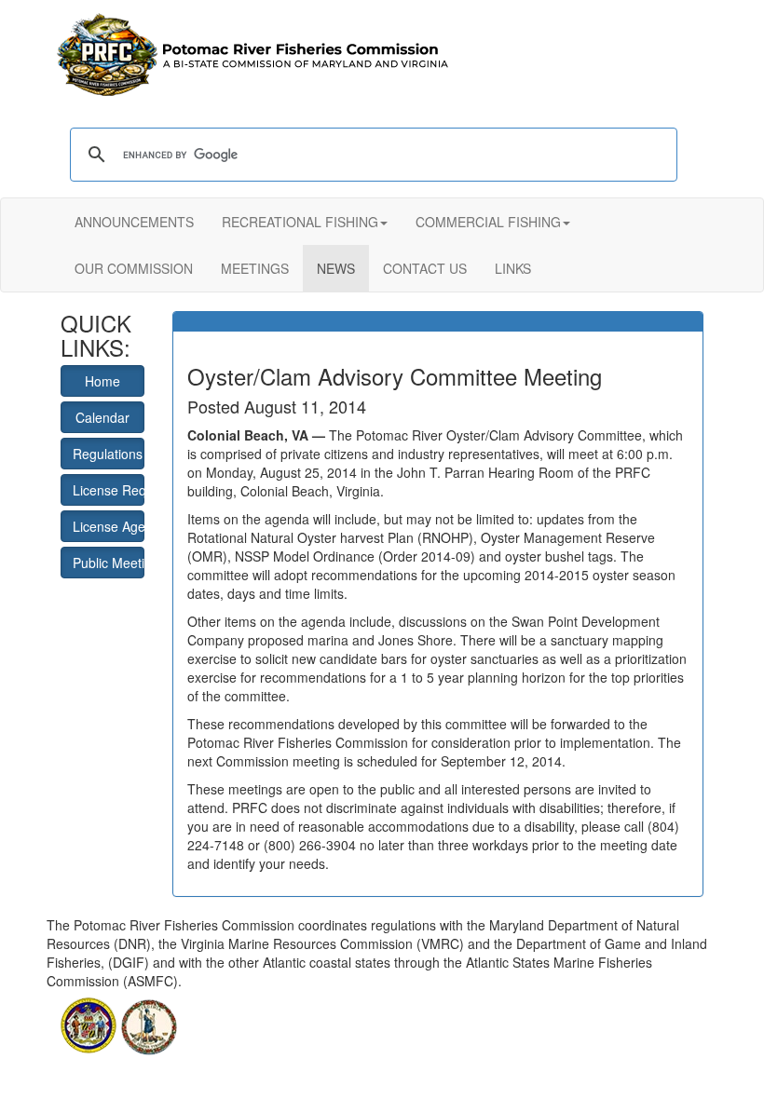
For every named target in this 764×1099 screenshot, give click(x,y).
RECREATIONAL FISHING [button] (300, 221)
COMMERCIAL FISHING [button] (488, 221)
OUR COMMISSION (134, 268)
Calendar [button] (102, 417)
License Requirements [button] (108, 490)
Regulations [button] (108, 453)
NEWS (336, 268)
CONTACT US (425, 268)
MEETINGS (255, 268)
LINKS (513, 268)
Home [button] (102, 381)
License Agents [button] (108, 526)
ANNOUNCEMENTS (134, 221)
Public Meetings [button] (108, 562)
